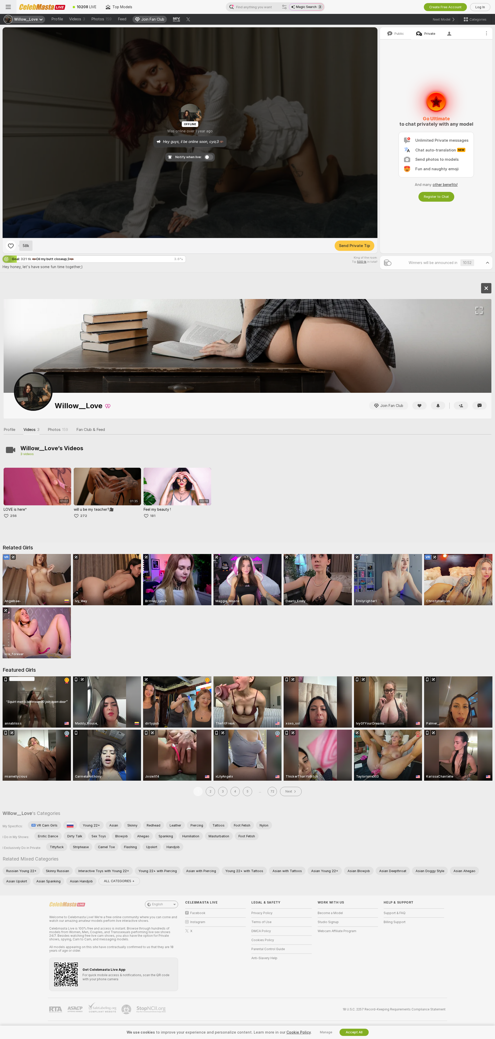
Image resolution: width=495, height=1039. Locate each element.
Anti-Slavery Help (264, 958)
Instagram (197, 922)
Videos (77, 19)
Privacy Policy (262, 913)
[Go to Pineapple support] (126, 1009)
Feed (122, 19)
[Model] (486, 288)
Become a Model (330, 913)
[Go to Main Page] (42, 7)
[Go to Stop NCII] (151, 1009)
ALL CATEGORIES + (119, 881)
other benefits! (445, 185)
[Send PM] (479, 406)
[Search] (284, 7)
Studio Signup (328, 922)
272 (83, 516)
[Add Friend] (461, 406)
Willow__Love (17, 813)
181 (152, 516)
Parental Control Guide (268, 949)
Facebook (197, 913)
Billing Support (395, 922)
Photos (101, 19)
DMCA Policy (261, 931)
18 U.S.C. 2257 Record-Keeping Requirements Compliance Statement (394, 1009)
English (157, 904)
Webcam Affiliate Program (337, 931)
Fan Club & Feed (90, 429)
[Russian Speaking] (70, 825)
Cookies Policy (262, 940)
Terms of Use (261, 922)
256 (13, 516)
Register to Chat (436, 197)
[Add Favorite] (11, 246)
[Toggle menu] (8, 7)
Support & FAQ (395, 913)
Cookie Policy (298, 1032)
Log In (480, 7)
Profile (57, 19)
